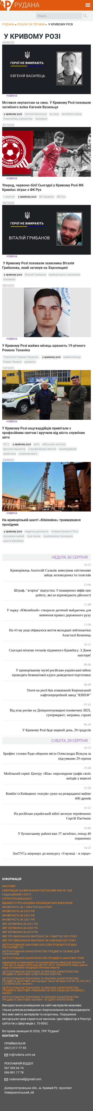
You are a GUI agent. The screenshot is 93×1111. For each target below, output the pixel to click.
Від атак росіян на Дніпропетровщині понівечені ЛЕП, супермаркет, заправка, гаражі (50, 712)
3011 (6, 444)
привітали (9, 453)
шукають (30, 361)
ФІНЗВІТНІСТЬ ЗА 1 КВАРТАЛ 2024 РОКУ (27, 907)
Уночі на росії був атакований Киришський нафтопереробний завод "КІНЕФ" (59, 692)
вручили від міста (14, 449)
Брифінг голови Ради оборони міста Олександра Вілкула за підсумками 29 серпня (47, 755)
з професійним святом (42, 449)
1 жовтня (9, 196)
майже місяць (72, 357)
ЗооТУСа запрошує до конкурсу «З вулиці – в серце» (52, 853)
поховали (41, 118)
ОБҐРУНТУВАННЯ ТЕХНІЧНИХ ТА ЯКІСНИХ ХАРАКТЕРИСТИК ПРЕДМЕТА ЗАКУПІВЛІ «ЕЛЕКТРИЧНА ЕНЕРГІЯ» (40, 973)
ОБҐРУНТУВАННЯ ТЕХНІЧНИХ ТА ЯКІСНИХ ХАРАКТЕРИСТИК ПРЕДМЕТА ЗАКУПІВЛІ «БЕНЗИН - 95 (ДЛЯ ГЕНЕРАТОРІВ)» (40, 998)
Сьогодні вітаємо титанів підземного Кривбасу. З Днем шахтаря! (50, 652)
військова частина (54, 444)
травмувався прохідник (58, 536)
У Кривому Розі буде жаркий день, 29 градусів (56, 730)
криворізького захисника (64, 274)
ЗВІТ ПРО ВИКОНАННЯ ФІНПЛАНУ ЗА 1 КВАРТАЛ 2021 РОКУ (39, 936)
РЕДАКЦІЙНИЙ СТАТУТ (16, 894)
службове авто (28, 453)
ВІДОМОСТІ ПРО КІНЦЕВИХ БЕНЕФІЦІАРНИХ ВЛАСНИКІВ (37, 903)
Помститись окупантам (17, 118)
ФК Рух (61, 196)
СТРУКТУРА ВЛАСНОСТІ (17, 898)
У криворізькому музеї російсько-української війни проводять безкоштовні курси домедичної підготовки (51, 672)
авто (37, 444)
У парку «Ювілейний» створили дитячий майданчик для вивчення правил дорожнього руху (49, 612)
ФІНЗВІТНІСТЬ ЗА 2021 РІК (18, 919)
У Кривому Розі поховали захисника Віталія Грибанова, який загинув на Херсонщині (38, 265)
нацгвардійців (67, 449)
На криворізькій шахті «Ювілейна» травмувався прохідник (41, 522)
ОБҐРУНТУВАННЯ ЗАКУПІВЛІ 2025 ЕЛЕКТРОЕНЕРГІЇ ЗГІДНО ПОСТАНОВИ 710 (39, 946)
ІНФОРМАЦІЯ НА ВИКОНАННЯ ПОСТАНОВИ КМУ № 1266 (37, 890)
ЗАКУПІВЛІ (8, 886)
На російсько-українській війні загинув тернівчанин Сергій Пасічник (52, 815)
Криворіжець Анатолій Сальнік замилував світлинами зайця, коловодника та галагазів (50, 572)
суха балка (33, 536)
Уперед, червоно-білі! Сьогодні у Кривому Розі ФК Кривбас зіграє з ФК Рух (42, 187)
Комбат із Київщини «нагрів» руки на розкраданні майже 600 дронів (48, 795)
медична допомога (36, 531)
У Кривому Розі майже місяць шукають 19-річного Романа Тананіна (43, 348)
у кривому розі (12, 114)
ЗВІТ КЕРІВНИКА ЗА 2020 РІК (20, 928)
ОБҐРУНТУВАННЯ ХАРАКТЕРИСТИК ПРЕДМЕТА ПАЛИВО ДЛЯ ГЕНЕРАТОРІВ (40, 953)
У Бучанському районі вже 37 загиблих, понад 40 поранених (54, 835)
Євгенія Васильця (36, 114)
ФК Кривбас (46, 196)
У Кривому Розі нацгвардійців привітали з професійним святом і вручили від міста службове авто (43, 432)
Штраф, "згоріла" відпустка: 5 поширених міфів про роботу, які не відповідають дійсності (52, 592)
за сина (54, 114)
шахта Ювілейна (13, 540)
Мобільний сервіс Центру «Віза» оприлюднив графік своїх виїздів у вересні (47, 775)
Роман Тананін (12, 361)
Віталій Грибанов (35, 274)
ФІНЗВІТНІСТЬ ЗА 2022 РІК (18, 915)
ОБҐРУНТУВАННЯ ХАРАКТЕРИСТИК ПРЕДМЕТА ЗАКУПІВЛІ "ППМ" (43, 958)
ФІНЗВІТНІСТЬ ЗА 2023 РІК (18, 911)
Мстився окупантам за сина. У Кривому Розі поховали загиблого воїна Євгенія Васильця (46, 105)
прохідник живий (13, 536)
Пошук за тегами (31, 24)
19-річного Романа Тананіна (21, 357)
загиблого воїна (72, 114)
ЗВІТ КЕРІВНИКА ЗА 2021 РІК (20, 923)
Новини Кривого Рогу (64, 531)
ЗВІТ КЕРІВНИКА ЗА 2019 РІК (20, 932)
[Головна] (7, 9)
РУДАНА (27, 5)
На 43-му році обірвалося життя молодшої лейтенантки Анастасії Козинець (50, 632)
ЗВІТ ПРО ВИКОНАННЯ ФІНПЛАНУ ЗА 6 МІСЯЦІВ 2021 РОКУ (39, 940)
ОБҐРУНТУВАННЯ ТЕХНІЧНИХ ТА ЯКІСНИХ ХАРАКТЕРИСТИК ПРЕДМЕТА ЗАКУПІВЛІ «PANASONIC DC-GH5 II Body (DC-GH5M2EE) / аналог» (43, 990)
